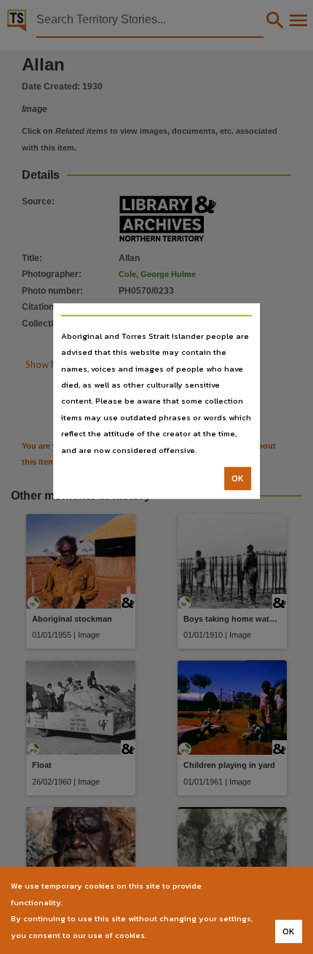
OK (237, 478)
